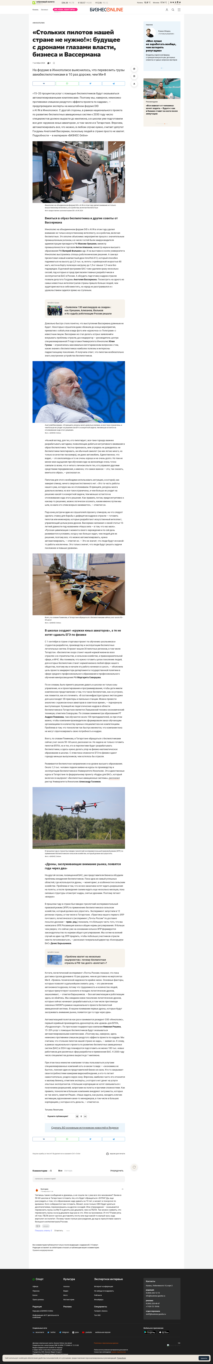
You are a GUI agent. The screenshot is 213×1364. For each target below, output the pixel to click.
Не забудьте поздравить (104, 1291)
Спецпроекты (100, 1306)
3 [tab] (158, 123)
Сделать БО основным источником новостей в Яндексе (85, 1127)
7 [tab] (163, 123)
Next (178, 68)
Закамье (44, 10)
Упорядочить (116, 1170)
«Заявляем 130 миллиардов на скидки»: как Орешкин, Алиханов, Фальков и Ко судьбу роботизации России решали (88, 310)
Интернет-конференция (103, 1286)
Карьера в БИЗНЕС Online (43, 1311)
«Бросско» (162, 34)
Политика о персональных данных (106, 1343)
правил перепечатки (118, 1352)
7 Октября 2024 (39, 63)
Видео (65, 1291)
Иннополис (39, 22)
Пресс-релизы (38, 1300)
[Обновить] (134, 1167)
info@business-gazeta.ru (155, 1296)
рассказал (114, 778)
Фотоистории (68, 1300)
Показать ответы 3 (43, 1231)
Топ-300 (97, 1315)
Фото (65, 1295)
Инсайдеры (98, 1300)
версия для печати (117, 1154)
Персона (36, 1291)
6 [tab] (162, 123)
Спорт (39, 1279)
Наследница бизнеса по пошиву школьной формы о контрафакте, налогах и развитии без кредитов (159, 57)
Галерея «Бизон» (101, 1311)
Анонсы (66, 1286)
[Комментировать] (134, 69)
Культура (69, 1279)
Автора (68, 1170)
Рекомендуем (152, 102)
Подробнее (121, 1358)
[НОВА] (65, 10)
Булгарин (44, 1189)
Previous (147, 68)
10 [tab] (167, 123)
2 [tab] (157, 123)
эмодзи (46, 1226)
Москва (156, 3)
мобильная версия (102, 1332)
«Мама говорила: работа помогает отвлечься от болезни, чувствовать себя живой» (162, 45)
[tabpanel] (162, 44)
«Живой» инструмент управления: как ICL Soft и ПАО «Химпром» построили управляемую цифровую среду (161, 111)
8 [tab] (164, 123)
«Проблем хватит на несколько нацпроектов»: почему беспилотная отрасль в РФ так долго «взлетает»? (86, 959)
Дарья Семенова (165, 31)
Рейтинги (98, 1295)
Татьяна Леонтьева (54, 1110)
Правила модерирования (43, 1250)
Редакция (37, 1306)
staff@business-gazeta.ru (156, 1314)
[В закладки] (134, 76)
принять (204, 1358)
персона (149, 25)
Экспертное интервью (108, 1279)
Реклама (67, 1306)
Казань (140, 3)
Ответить (58, 1230)
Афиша (35, 1286)
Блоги (35, 1295)
